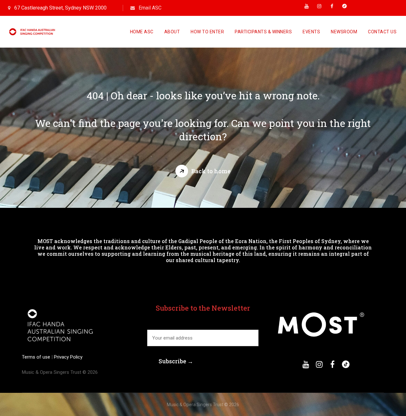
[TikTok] (344, 8)
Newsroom (344, 31)
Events (311, 31)
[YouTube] (306, 8)
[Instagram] (319, 8)
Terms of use (36, 357)
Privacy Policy (67, 357)
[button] (203, 171)
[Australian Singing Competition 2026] (33, 32)
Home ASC (142, 31)
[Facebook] (331, 8)
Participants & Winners (263, 31)
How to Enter (207, 31)
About (172, 31)
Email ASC (150, 8)
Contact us (382, 31)
